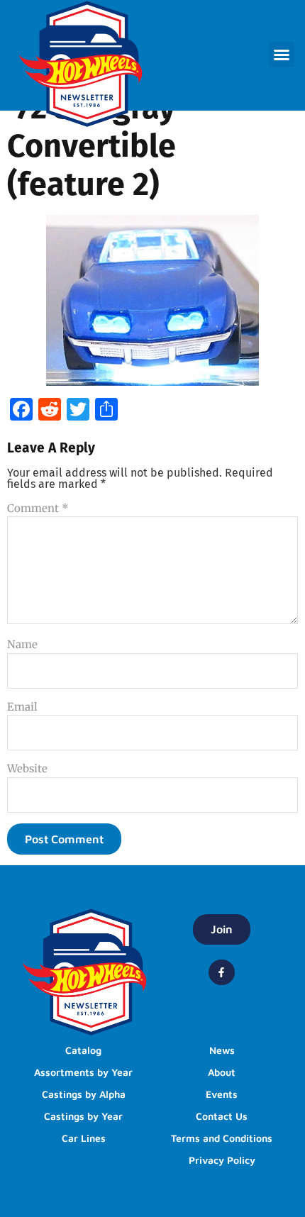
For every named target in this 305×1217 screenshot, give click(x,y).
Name (22, 644)
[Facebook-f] (221, 972)
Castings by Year (83, 1116)
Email (22, 706)
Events (222, 1094)
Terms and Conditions (221, 1138)
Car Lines (84, 1138)
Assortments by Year (83, 1072)
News (222, 1050)
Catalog (83, 1050)
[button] (281, 54)
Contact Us (222, 1116)
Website (27, 768)
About (221, 1072)
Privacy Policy (222, 1160)
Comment (38, 508)
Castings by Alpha (84, 1094)
